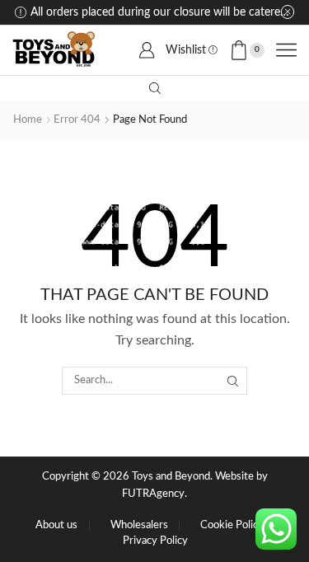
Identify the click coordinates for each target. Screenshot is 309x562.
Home (27, 120)
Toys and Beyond (171, 476)
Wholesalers (139, 525)
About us (56, 525)
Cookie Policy (232, 525)
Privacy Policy (155, 541)
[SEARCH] (233, 381)
